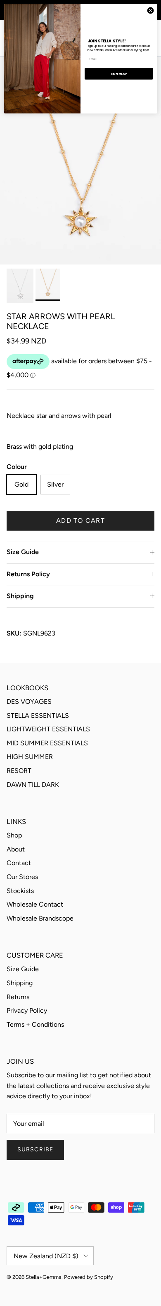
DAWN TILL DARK (33, 785)
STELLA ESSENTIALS (38, 715)
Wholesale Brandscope (40, 918)
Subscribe (35, 1149)
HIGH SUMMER (30, 757)
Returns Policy (28, 574)
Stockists (20, 891)
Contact (19, 863)
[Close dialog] (150, 10)
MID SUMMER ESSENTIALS (47, 743)
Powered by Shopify (88, 1277)
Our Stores (22, 877)
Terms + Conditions (35, 1024)
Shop (14, 835)
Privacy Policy (27, 1010)
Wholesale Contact (35, 904)
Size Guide (23, 552)
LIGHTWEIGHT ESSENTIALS (48, 729)
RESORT (19, 771)
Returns (18, 997)
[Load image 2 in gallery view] (80, 160)
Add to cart (80, 520)
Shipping (20, 596)
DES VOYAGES (29, 701)
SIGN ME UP (119, 74)
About (16, 849)
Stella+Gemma (44, 1277)
